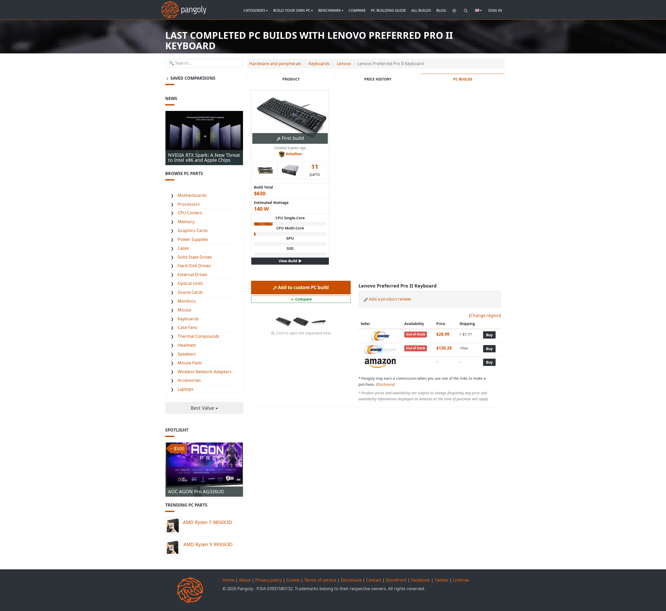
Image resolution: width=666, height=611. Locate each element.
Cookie (293, 580)
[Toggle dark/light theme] (454, 10)
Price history (378, 79)
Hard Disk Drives (194, 266)
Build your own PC (291, 10)
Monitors (187, 301)
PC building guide (388, 10)
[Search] (465, 10)
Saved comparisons (192, 78)
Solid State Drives (195, 257)
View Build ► (290, 260)
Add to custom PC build (303, 287)
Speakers (187, 354)
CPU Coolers (190, 213)
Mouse (184, 310)
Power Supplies (193, 239)
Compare (357, 10)
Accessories (189, 380)
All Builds (421, 10)
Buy (489, 334)
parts (315, 169)
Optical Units (190, 283)
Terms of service (320, 580)
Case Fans (187, 327)
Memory (186, 222)
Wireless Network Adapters (205, 372)
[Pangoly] (183, 6)
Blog (441, 10)
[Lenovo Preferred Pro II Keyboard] (283, 321)
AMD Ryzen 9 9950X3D (208, 544)
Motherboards (192, 195)
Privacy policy (268, 580)
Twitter (441, 580)
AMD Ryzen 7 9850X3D (207, 522)
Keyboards (188, 319)
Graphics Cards (193, 230)
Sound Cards (190, 292)
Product (291, 79)
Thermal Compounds (198, 336)
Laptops (186, 389)
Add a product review (390, 299)
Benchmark (329, 10)
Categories (254, 10)
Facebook (420, 580)
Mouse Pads (190, 363)
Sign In (495, 10)
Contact (373, 580)
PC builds (462, 79)
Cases (183, 248)
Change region (484, 315)
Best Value (203, 408)
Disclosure (385, 384)
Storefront (396, 580)
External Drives (192, 274)
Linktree (461, 580)
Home (228, 580)
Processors (189, 204)
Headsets (187, 345)
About (245, 580)
